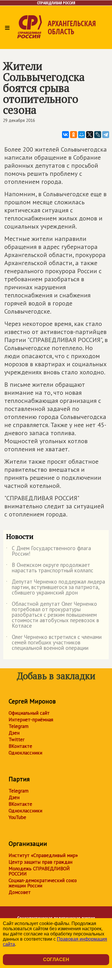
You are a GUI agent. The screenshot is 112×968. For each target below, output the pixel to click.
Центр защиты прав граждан (40, 862)
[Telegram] (105, 134)
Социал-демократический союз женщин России (43, 883)
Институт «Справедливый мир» (43, 855)
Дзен (14, 732)
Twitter (16, 739)
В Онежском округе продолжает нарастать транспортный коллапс (49, 568)
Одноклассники (25, 752)
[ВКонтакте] (65, 134)
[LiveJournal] (97, 134)
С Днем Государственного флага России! (48, 551)
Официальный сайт (29, 713)
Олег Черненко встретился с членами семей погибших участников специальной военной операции (54, 642)
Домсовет (20, 892)
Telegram (18, 726)
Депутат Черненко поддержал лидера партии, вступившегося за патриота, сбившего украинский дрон (55, 587)
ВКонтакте (20, 746)
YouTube (17, 817)
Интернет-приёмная (31, 719)
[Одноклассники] (73, 134)
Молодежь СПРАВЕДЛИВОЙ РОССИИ (39, 871)
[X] (89, 134)
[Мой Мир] (81, 134)
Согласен (56, 959)
